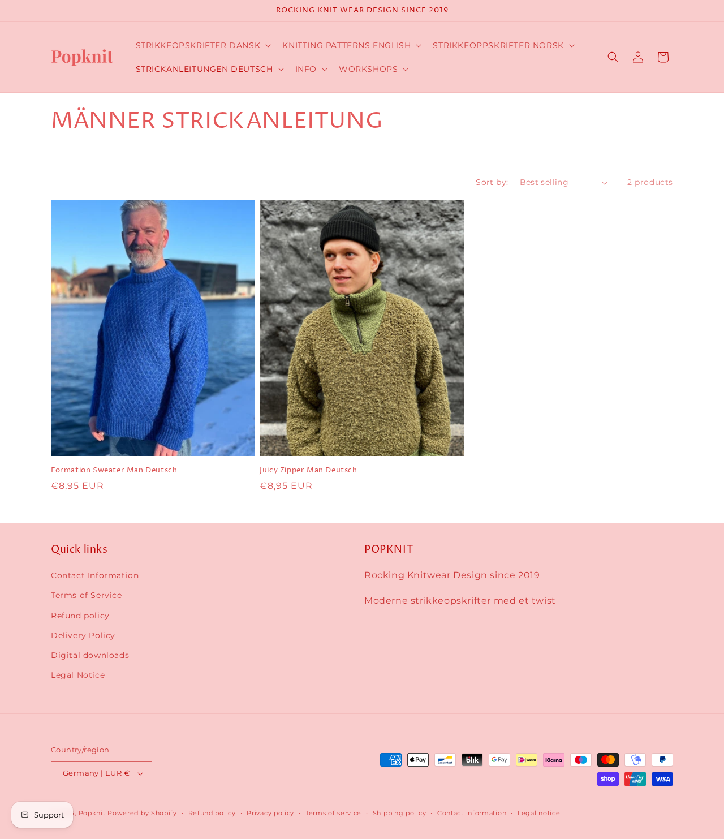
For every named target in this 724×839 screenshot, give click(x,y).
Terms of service (333, 813)
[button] (202, 45)
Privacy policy (270, 813)
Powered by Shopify (142, 813)
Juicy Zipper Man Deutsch (308, 470)
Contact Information (95, 575)
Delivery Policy (83, 635)
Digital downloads (90, 655)
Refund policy (80, 615)
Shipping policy (399, 813)
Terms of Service (86, 595)
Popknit (92, 813)
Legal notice (539, 813)
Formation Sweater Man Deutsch (114, 470)
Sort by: (492, 182)
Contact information (471, 813)
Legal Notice (78, 675)
